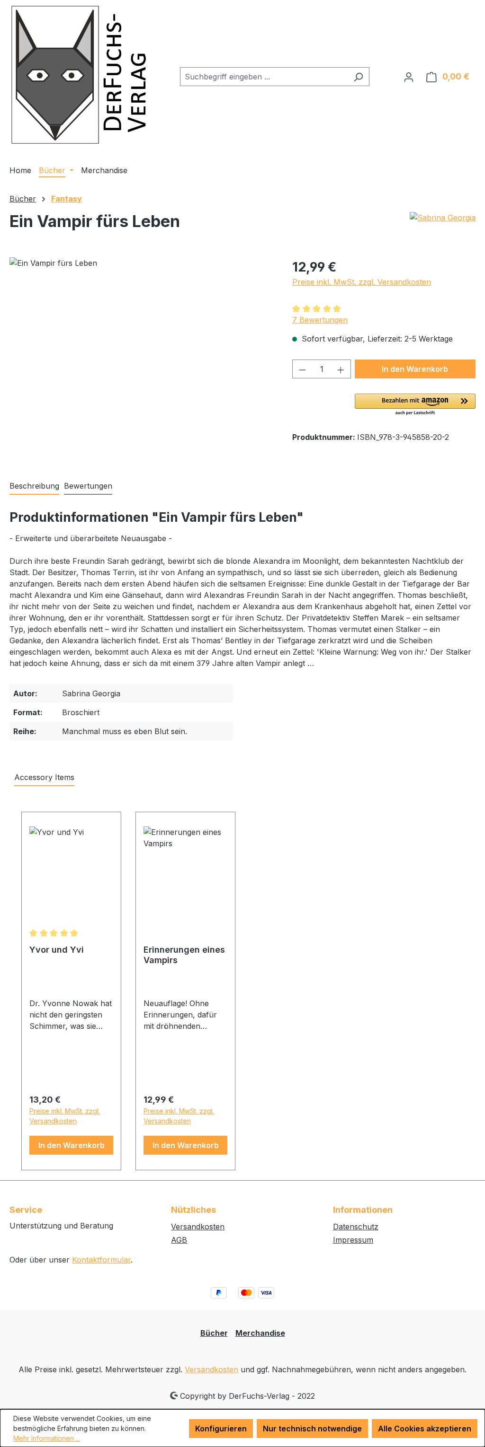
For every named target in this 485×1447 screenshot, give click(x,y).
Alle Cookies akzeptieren (424, 1428)
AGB (179, 1240)
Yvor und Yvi (56, 950)
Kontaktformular (101, 1259)
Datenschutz (355, 1226)
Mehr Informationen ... (46, 1438)
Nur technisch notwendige (312, 1428)
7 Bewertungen (320, 319)
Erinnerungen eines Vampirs (184, 955)
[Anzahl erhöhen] (341, 369)
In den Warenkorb (415, 369)
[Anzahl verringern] (302, 369)
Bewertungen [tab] (88, 486)
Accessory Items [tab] (44, 777)
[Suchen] (358, 76)
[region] (141, 359)
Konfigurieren (221, 1428)
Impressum (353, 1240)
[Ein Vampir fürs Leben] (141, 359)
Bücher (214, 1333)
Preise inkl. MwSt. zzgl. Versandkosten (361, 282)
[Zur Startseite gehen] (80, 75)
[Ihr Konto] (408, 76)
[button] (415, 405)
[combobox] (264, 76)
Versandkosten (198, 1226)
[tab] (34, 486)
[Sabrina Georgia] (443, 225)
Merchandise (260, 1333)
